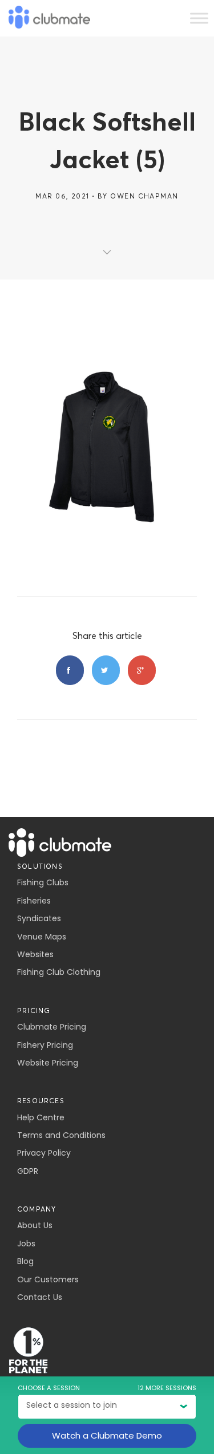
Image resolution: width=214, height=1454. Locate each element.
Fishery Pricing (45, 1045)
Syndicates (39, 918)
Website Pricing (47, 1062)
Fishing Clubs (42, 882)
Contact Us (39, 1297)
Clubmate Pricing (51, 1026)
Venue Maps (41, 936)
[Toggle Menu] (199, 18)
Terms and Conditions (61, 1135)
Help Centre (40, 1117)
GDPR (27, 1171)
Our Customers (48, 1279)
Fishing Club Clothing (58, 972)
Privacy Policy (44, 1153)
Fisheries (34, 900)
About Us (35, 1225)
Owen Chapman (144, 196)
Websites (35, 954)
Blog (25, 1261)
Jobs (26, 1243)
